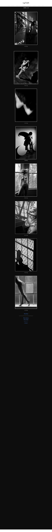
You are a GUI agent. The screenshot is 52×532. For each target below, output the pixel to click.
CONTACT (26, 323)
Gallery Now (18, 5)
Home (9, 5)
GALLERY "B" (29, 5)
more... (43, 5)
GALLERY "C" (34, 5)
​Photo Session (26, 318)
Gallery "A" (24, 5)
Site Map (12, 5)
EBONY (39, 5)
